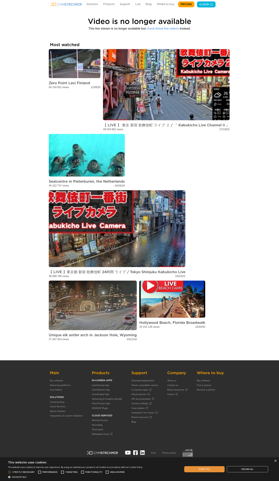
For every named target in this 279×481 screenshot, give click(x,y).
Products (109, 4)
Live (137, 4)
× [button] (275, 461)
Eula (153, 452)
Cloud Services (57, 406)
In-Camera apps (139, 389)
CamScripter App (100, 394)
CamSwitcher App (101, 389)
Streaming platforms (60, 385)
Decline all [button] (247, 469)
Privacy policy (169, 452)
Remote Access (100, 420)
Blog (149, 4)
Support (125, 4)
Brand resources (139, 417)
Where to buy (165, 4)
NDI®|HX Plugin (100, 408)
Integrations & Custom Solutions (66, 415)
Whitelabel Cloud (100, 434)
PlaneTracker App (101, 403)
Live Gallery (56, 389)
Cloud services (138, 394)
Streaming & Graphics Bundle (107, 399)
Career (170, 394)
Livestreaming (57, 402)
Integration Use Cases (142, 412)
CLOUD (204, 4)
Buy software (56, 380)
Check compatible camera (144, 385)
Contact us (172, 385)
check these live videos (162, 28)
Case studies (138, 408)
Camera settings (139, 403)
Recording (97, 425)
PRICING (186, 4)
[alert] (139, 469)
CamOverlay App (100, 385)
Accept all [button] (204, 469)
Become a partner (206, 389)
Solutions (92, 4)
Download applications (142, 380)
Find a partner (204, 385)
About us (171, 380)
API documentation (141, 399)
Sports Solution (57, 411)
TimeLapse (97, 429)
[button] (75, 477)
